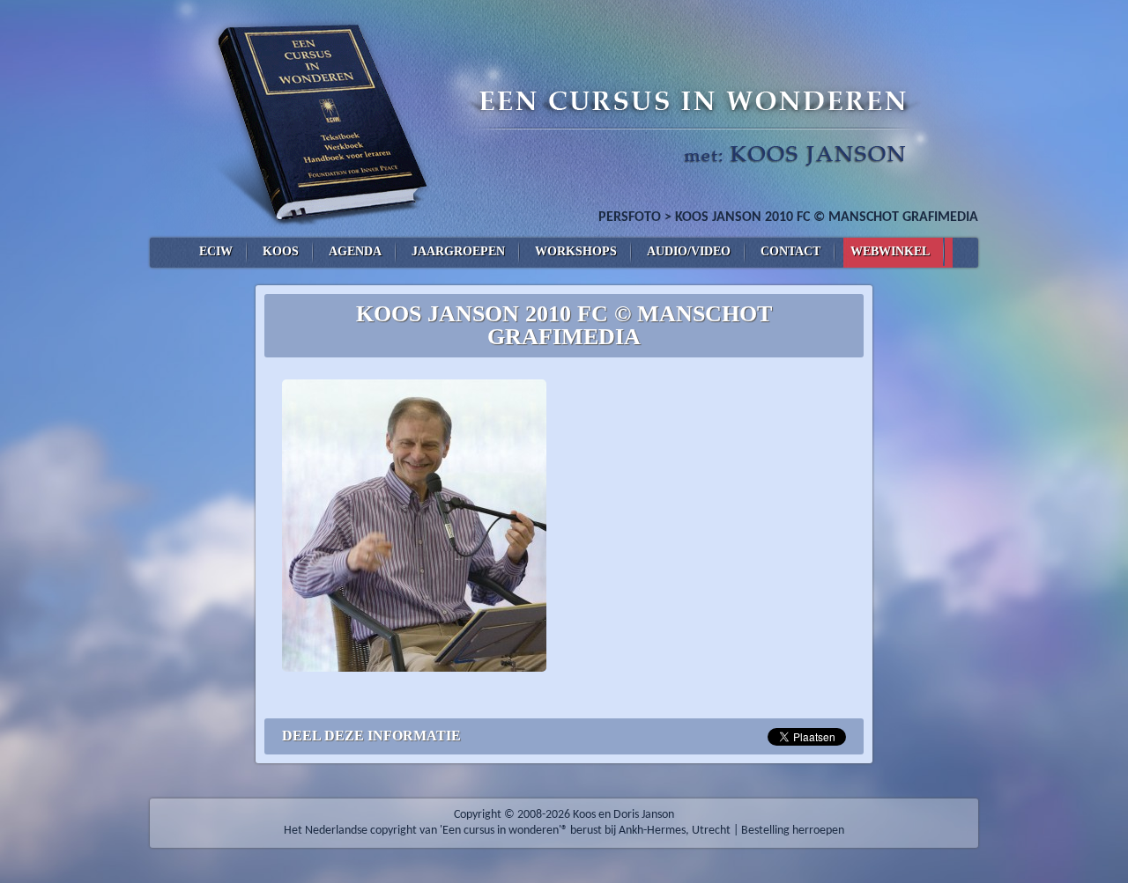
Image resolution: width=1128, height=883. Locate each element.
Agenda (355, 251)
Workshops (576, 251)
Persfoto (629, 217)
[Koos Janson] (564, 119)
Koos (281, 251)
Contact (790, 251)
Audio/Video (689, 251)
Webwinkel (890, 251)
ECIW (216, 251)
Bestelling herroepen (792, 830)
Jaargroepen (458, 251)
